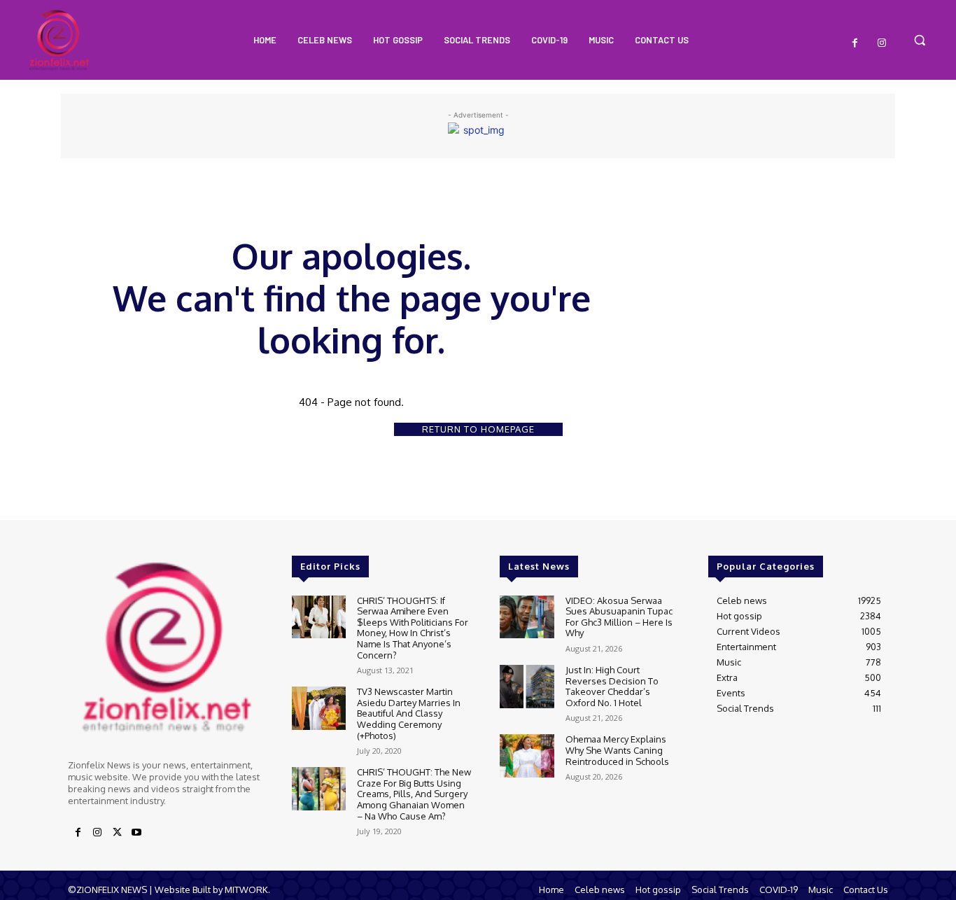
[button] (919, 39)
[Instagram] (882, 43)
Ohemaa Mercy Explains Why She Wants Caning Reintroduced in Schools (617, 749)
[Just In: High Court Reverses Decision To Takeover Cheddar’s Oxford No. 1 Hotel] (527, 686)
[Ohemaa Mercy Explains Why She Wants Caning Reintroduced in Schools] (527, 756)
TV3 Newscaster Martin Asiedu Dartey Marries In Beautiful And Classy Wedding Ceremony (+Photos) (409, 713)
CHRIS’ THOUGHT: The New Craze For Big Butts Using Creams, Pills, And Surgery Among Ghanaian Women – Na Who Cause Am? (414, 793)
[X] (117, 833)
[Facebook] (855, 43)
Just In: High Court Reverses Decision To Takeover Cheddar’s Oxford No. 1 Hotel (612, 686)
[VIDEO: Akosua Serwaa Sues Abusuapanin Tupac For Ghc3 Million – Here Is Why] (527, 617)
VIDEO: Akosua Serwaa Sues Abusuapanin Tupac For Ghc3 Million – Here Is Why (619, 617)
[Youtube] (136, 833)
